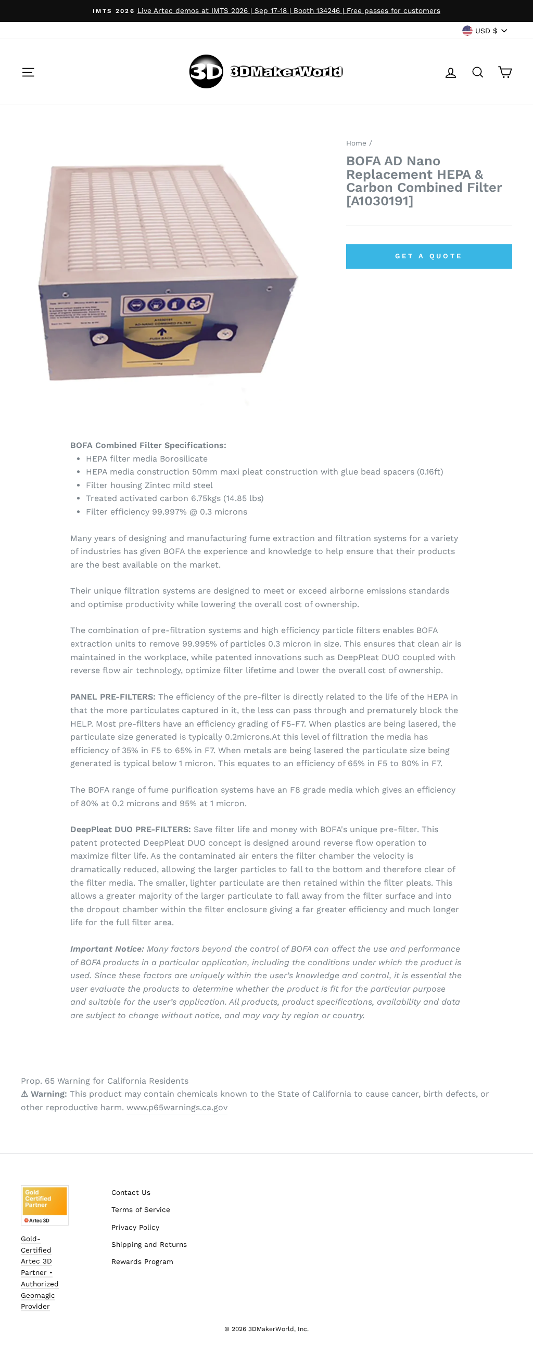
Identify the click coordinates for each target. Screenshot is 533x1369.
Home (356, 143)
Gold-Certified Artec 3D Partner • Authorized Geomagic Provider (40, 1272)
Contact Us (130, 1192)
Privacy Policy (135, 1227)
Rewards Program (142, 1261)
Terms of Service (140, 1209)
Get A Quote (429, 256)
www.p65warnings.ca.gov (176, 1107)
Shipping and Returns (149, 1244)
